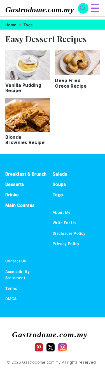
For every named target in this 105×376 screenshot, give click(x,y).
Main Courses (20, 205)
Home (11, 25)
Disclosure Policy (69, 233)
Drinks (12, 194)
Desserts (14, 184)
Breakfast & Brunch (26, 174)
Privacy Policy (66, 243)
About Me (62, 212)
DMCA (11, 298)
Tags (28, 25)
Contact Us (15, 261)
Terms (11, 288)
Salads (60, 174)
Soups (59, 184)
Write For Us (64, 223)
